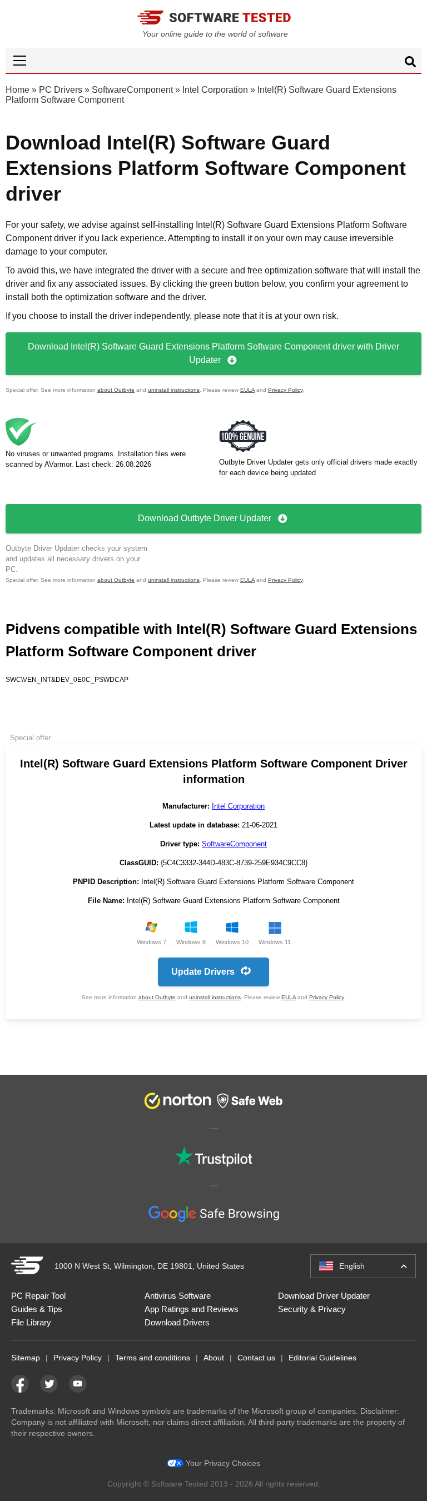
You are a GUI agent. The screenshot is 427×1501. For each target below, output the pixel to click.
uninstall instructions (174, 390)
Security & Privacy (312, 1309)
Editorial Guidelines (322, 1357)
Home (17, 89)
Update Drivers (203, 971)
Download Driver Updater (324, 1295)
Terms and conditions (152, 1357)
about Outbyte (116, 390)
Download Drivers (177, 1322)
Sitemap (25, 1357)
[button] (213, 60)
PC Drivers (60, 89)
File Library (31, 1322)
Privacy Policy (285, 390)
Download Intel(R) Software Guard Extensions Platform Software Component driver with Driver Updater (213, 353)
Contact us (256, 1357)
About (213, 1357)
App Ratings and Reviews (192, 1309)
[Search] (410, 63)
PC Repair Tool (38, 1295)
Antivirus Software (178, 1295)
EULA (247, 390)
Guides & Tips (36, 1309)
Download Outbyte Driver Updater (204, 518)
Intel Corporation (215, 89)
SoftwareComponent (132, 89)
